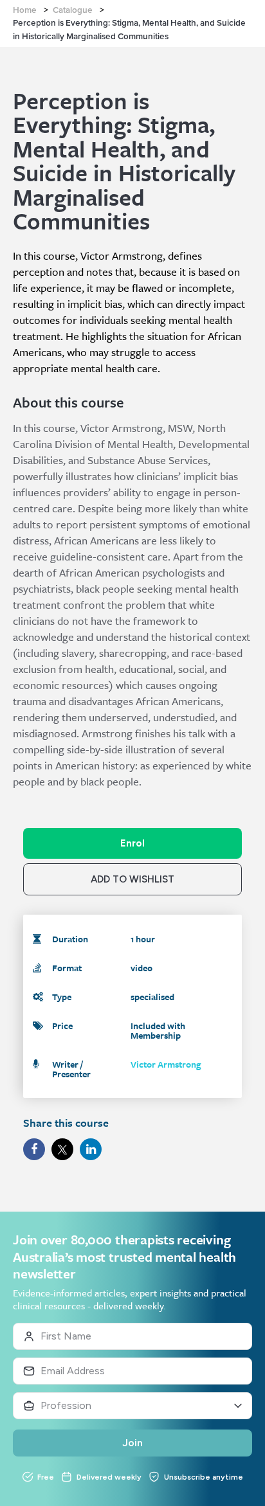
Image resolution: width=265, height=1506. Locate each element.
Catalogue (73, 10)
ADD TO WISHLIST (132, 879)
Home (25, 10)
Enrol (132, 843)
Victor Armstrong (166, 1064)
